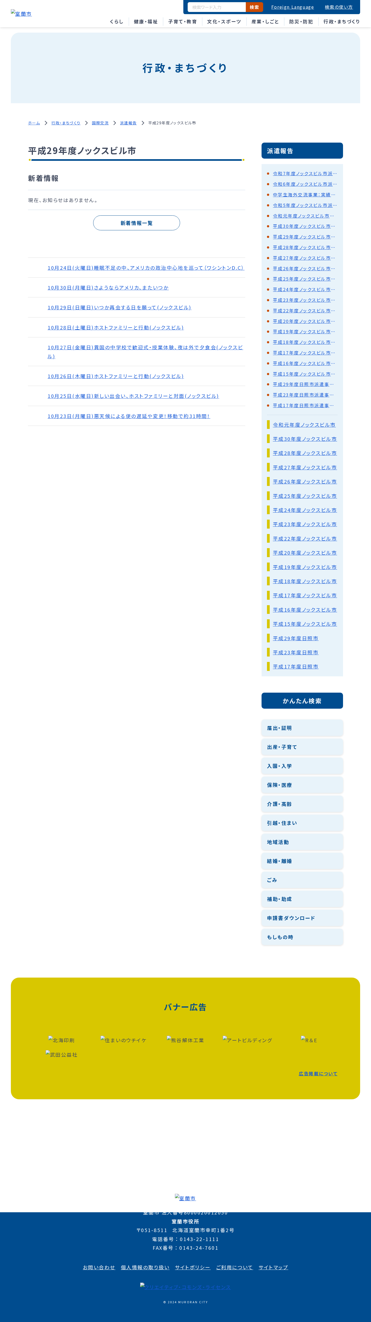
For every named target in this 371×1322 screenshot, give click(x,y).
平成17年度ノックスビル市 (305, 595)
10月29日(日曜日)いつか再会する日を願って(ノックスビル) (119, 307)
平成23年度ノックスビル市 (305, 523)
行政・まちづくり (341, 21)
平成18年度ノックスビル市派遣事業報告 (305, 342)
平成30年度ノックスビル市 (305, 438)
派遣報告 (128, 122)
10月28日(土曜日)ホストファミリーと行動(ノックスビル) (116, 327)
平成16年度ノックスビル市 (305, 609)
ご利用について (234, 1267)
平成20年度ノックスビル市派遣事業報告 (305, 321)
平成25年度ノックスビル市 (305, 495)
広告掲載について (318, 1073)
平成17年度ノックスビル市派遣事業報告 (305, 352)
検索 (254, 7)
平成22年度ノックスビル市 (305, 538)
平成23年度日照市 (296, 652)
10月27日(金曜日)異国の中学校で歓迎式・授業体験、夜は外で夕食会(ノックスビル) (145, 351)
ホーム (34, 122)
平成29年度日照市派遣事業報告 (305, 384)
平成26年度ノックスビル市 (305, 481)
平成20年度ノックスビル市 (305, 552)
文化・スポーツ (224, 21)
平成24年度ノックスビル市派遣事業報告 (305, 289)
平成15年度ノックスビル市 (305, 623)
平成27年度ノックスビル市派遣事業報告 (305, 258)
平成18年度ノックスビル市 (305, 581)
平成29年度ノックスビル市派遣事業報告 (305, 236)
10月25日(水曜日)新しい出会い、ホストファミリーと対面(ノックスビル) (133, 395)
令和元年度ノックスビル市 (304, 424)
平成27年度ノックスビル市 (305, 467)
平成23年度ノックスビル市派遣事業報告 (305, 300)
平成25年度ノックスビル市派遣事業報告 (305, 278)
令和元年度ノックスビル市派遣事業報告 (305, 215)
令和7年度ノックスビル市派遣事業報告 (305, 173)
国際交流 (100, 122)
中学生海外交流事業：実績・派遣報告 (305, 194)
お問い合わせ (99, 1267)
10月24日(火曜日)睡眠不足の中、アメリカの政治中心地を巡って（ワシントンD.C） (146, 267)
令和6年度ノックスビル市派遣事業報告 (305, 184)
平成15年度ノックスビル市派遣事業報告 (305, 373)
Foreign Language (292, 7)
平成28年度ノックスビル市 (305, 452)
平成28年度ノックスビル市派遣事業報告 (305, 247)
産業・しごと (265, 21)
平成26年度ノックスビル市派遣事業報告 (305, 268)
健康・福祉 (146, 21)
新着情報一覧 (137, 222)
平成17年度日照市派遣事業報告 (305, 405)
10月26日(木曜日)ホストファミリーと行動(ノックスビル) (116, 375)
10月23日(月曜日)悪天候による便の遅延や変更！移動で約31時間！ (129, 415)
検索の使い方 (339, 7)
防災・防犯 (301, 21)
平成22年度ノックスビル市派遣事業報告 (305, 310)
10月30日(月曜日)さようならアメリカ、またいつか (108, 287)
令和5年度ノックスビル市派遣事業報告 (305, 205)
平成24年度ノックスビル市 (305, 509)
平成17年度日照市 (296, 666)
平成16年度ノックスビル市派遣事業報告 (305, 363)
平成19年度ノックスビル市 (305, 566)
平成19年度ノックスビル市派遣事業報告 (305, 331)
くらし (117, 21)
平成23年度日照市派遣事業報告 (305, 394)
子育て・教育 (182, 21)
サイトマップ (273, 1267)
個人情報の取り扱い (145, 1267)
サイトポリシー (193, 1267)
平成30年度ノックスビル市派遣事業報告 (305, 226)
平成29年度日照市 (296, 638)
